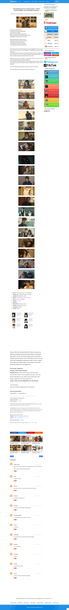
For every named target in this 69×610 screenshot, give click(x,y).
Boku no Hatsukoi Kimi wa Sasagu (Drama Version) (31, 13)
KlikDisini (51, 598)
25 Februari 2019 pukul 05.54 (37, 534)
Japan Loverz (17, 464)
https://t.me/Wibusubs (18, 417)
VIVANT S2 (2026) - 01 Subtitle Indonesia (55, 99)
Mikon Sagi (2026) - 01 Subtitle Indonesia (56, 90)
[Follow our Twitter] (55, 53)
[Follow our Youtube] (55, 55)
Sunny (15, 573)
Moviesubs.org (32, 422)
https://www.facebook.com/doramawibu (21, 416)
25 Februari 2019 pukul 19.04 (38, 544)
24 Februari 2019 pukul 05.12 (38, 505)
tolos (15, 476)
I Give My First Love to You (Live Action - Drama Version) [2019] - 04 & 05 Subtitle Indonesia (15, 453)
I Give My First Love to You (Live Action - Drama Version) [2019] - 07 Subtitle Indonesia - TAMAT (26, 444)
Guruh (15, 525)
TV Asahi (19, 300)
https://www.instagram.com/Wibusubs (21, 415)
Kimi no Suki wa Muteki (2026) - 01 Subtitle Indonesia (58, 104)
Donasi (22, 420)
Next (40, 456)
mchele (15, 563)
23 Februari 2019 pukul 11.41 (38, 476)
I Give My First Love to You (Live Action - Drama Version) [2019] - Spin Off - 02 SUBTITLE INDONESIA (15, 444)
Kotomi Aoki (18, 299)
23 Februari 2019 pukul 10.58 (38, 464)
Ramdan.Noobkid (17, 515)
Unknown (16, 496)
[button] (39, 433)
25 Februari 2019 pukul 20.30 (37, 554)
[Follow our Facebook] (47, 53)
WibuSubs (34, 607)
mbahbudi (16, 534)
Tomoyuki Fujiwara (26, 297)
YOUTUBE (20, 399)
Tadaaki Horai (19, 297)
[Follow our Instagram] (47, 55)
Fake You (16, 544)
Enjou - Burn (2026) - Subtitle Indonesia (55, 94)
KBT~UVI (15, 486)
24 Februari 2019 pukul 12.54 (38, 515)
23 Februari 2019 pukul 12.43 (38, 486)
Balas (15, 480)
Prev (12, 456)
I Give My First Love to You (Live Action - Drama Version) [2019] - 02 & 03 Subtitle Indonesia (26, 453)
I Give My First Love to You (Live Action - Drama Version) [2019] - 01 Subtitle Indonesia (37, 453)
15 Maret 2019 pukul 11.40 (38, 573)
